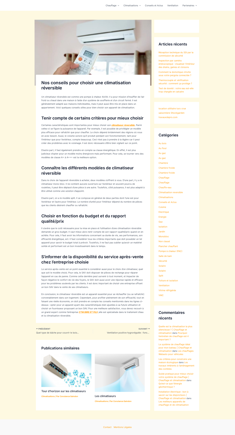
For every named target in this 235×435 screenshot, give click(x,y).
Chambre (163, 163)
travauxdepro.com (168, 117)
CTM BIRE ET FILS (88, 312)
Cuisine (162, 207)
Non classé (164, 241)
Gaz (161, 221)
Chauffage (111, 5)
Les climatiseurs (105, 396)
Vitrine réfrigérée (167, 290)
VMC (161, 295)
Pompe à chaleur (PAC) (170, 251)
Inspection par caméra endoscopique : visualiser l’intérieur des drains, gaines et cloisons (177, 63)
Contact (107, 427)
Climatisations (130, 5)
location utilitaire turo (170, 108)
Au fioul (162, 148)
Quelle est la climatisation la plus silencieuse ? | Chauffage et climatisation (175, 329)
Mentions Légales (123, 427)
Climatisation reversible (171, 192)
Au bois (162, 143)
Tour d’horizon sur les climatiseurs (63, 391)
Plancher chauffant (168, 246)
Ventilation (172, 5)
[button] (117, 5)
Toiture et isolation (168, 280)
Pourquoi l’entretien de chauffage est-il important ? (174, 336)
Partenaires (188, 5)
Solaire (162, 265)
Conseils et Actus (154, 5)
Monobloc (164, 236)
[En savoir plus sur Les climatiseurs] (120, 372)
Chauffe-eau (165, 187)
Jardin (162, 231)
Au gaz (162, 153)
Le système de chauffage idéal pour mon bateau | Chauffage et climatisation (175, 347)
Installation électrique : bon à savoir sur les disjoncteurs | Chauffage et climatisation (173, 395)
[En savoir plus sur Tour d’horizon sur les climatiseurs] (66, 370)
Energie (162, 216)
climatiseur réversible (123, 125)
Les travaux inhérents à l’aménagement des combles (176, 365)
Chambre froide (167, 167)
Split (161, 275)
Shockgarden (177, 112)
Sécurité (163, 261)
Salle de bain (165, 256)
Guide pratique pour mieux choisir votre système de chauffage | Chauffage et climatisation (176, 377)
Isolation (163, 226)
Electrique (164, 212)
